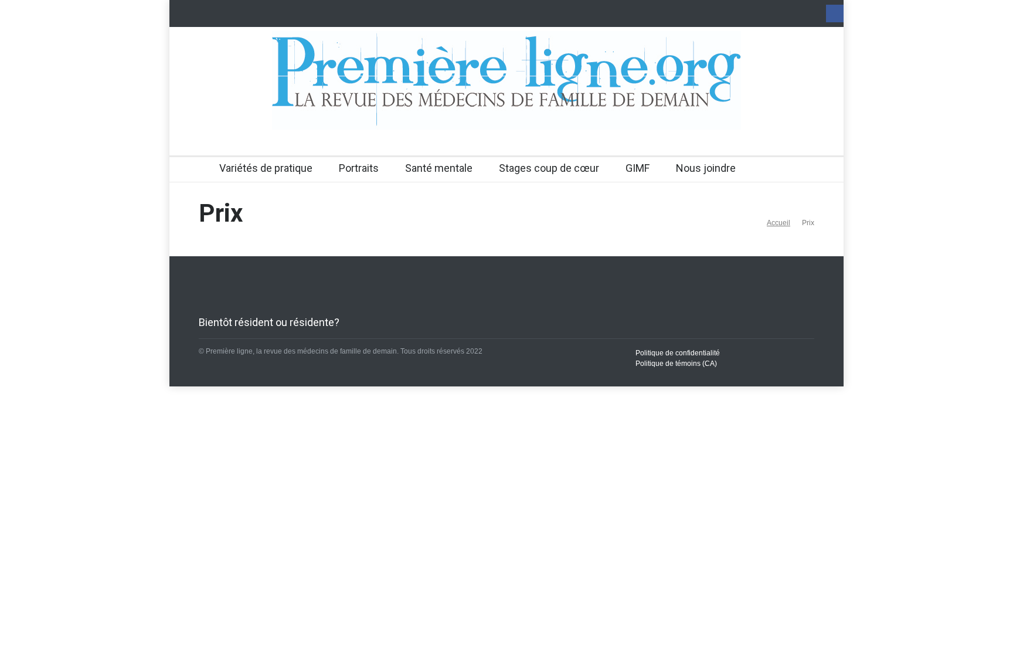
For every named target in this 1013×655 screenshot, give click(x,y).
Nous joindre (706, 168)
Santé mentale (438, 168)
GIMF (638, 168)
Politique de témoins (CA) (676, 363)
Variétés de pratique (265, 168)
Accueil (778, 223)
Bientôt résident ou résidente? (269, 322)
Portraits (359, 168)
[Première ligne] (506, 110)
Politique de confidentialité (677, 353)
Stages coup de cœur (549, 168)
